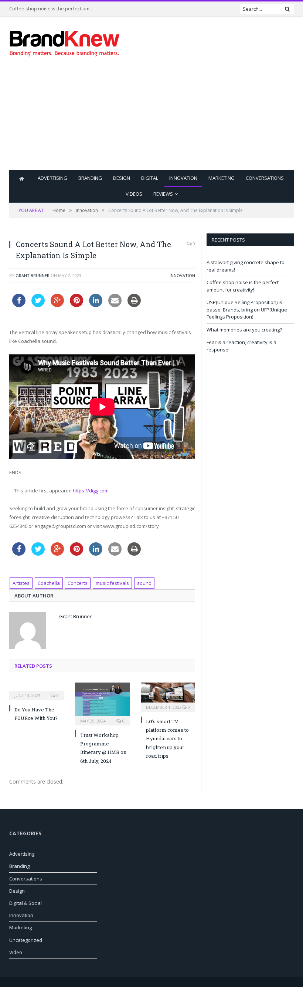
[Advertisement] (202, 118)
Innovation (183, 178)
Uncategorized (25, 940)
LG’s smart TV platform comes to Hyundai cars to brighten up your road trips (167, 738)
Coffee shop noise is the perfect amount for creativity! (53, 9)
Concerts (78, 583)
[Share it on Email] (115, 305)
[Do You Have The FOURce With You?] (36, 690)
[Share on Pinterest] (76, 305)
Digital (149, 178)
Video (15, 952)
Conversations (265, 178)
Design (121, 178)
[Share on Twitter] (38, 305)
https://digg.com (91, 490)
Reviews (163, 194)
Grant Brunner (33, 275)
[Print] (134, 305)
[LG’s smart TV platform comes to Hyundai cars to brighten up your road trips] (168, 696)
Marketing (221, 178)
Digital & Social (25, 903)
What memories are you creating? (244, 329)
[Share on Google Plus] (57, 305)
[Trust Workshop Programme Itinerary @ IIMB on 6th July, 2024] (102, 703)
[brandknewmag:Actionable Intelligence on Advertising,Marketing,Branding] (64, 41)
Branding (90, 178)
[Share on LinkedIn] (95, 305)
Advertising (52, 178)
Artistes (21, 583)
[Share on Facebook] (18, 305)
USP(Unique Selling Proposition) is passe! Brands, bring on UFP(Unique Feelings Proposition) (247, 309)
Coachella (49, 583)
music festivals (112, 583)
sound (144, 583)
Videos (134, 194)
